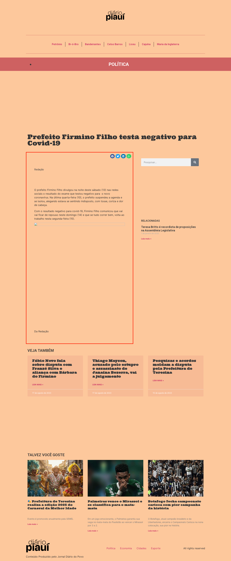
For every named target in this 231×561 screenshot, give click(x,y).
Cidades (141, 548)
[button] (112, 156)
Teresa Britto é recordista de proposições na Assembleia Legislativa (168, 228)
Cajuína (146, 44)
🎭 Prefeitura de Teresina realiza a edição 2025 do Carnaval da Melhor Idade (52, 505)
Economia (126, 548)
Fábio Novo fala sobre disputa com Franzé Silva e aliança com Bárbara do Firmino (54, 369)
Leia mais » (146, 239)
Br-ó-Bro (74, 44)
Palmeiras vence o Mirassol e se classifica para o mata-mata (115, 505)
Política (119, 64)
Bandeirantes (93, 44)
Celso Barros (115, 44)
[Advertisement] (116, 99)
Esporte (155, 548)
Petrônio (57, 44)
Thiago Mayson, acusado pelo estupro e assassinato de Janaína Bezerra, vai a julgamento (115, 369)
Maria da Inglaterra (168, 44)
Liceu (132, 44)
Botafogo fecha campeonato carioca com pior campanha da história (174, 505)
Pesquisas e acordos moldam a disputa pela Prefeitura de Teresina (174, 367)
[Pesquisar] (195, 162)
